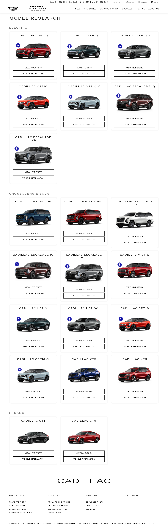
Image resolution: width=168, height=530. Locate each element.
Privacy (48, 523)
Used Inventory (18, 505)
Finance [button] (140, 9)
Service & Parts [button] (109, 9)
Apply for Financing (59, 502)
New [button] (77, 9)
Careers (90, 509)
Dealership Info (95, 502)
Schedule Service (57, 509)
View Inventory (33, 68)
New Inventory (17, 502)
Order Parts (55, 513)
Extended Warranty (59, 505)
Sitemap (40, 523)
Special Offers (17, 509)
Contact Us (92, 505)
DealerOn (31, 523)
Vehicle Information (33, 74)
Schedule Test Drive (20, 513)
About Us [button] (153, 9)
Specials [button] (127, 9)
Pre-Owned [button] (90, 9)
